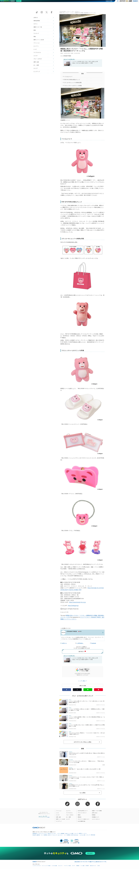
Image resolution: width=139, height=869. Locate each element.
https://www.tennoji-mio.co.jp (77, 602)
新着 (35, 30)
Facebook (93, 643)
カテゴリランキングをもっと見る (82, 742)
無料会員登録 (37, 20)
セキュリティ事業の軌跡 (90, 834)
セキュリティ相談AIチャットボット (80, 833)
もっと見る (82, 792)
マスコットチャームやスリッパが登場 (73, 85)
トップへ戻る (82, 681)
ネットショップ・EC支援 (46, 865)
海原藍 (103, 764)
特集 (35, 36)
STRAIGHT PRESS (67, 55)
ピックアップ (37, 71)
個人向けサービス (93, 865)
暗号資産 (87, 865)
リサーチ (73, 865)
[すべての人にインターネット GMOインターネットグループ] (129, 1)
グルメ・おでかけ (38, 58)
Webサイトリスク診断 (69, 833)
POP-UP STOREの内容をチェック (72, 79)
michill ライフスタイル (100, 704)
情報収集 (77, 865)
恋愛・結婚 (36, 62)
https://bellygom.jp (73, 605)
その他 (98, 865)
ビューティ (36, 46)
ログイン (36, 23)
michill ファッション (101, 756)
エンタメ (36, 55)
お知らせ (36, 17)
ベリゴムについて (68, 76)
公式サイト (64, 643)
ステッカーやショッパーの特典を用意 (73, 82)
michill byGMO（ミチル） (65, 11)
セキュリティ (60, 865)
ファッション (37, 42)
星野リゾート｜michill (39, 39)
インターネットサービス (37, 865)
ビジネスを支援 (54, 865)
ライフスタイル (37, 52)
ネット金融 (82, 865)
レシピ (35, 49)
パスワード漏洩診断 (60, 833)
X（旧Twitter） (80, 643)
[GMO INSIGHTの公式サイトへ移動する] (39, 827)
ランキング (36, 33)
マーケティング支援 (67, 865)
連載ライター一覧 (38, 27)
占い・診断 (36, 65)
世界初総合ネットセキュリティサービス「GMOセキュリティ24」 (44, 833)
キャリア (36, 68)
